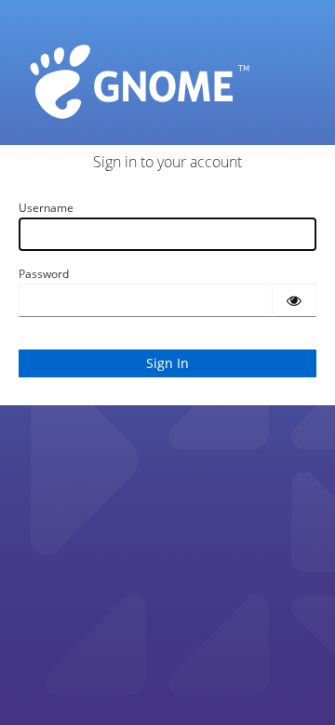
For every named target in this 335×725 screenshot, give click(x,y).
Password (44, 274)
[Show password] (294, 300)
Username (46, 208)
